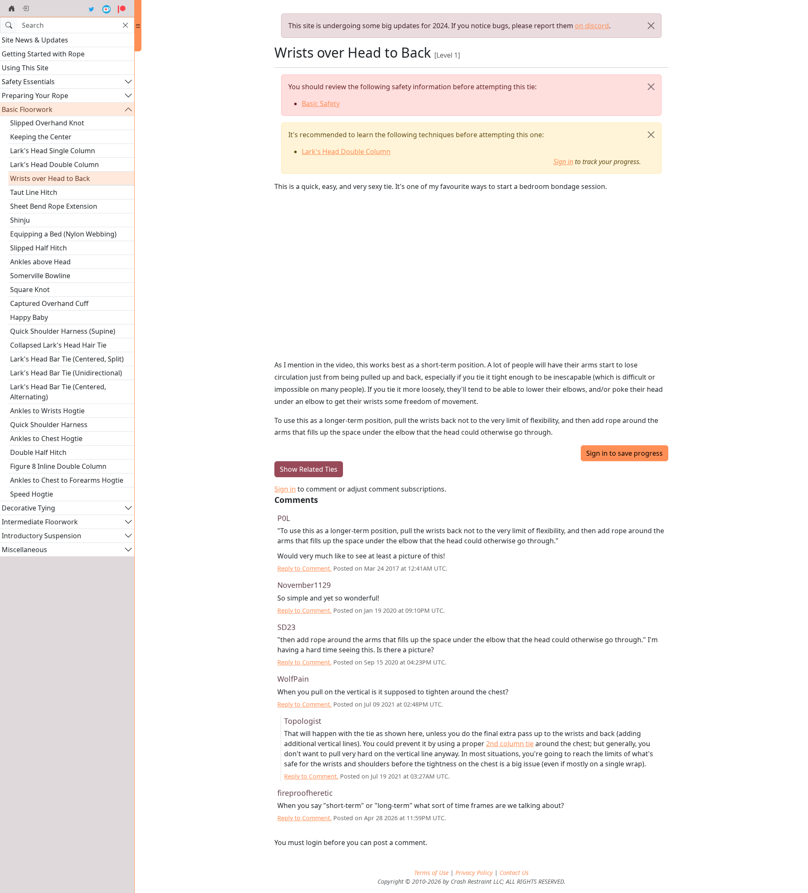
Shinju (20, 220)
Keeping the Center (41, 136)
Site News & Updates (35, 40)
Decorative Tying (28, 508)
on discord (592, 25)
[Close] (651, 25)
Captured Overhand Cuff (49, 303)
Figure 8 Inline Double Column (58, 466)
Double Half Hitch (38, 452)
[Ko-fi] (106, 8)
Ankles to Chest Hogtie (46, 438)
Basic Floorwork (27, 109)
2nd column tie (510, 743)
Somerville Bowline (40, 275)
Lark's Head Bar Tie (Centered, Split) (67, 359)
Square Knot (30, 289)
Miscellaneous (24, 549)
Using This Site (25, 67)
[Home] (12, 8)
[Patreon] (121, 8)
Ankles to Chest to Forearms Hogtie (66, 480)
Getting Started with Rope (43, 53)
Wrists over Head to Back (50, 178)
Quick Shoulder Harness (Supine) (62, 331)
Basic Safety (321, 103)
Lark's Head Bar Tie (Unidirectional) (66, 372)
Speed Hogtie (31, 494)
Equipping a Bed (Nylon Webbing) (63, 234)
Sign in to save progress (624, 453)
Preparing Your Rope (35, 95)
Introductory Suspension (41, 535)
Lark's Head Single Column (52, 150)
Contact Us (514, 873)
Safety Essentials (28, 81)
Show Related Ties (309, 469)
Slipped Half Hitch (38, 247)
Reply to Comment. (304, 568)
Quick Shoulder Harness (49, 424)
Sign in (563, 161)
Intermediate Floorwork (40, 521)
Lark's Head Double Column (54, 164)
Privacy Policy (474, 873)
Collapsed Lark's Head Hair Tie (58, 345)
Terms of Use (431, 873)
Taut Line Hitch (33, 192)
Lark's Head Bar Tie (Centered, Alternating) (58, 391)
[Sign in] (25, 8)
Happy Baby (29, 317)
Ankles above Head (40, 261)
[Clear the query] (125, 25)
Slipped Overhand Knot (47, 123)
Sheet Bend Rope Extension (53, 206)
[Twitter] (91, 8)
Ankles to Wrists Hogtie (47, 410)
